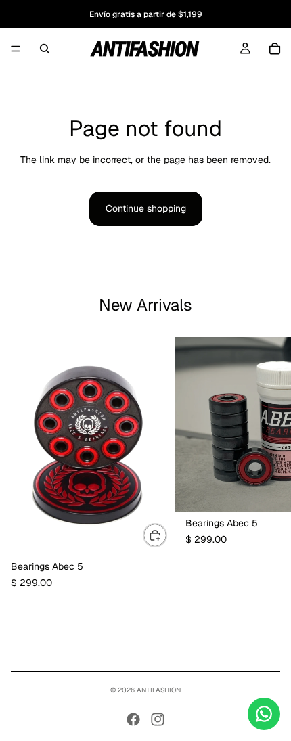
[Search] (45, 49)
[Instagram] (158, 719)
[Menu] (15, 48)
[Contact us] (264, 714)
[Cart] (275, 49)
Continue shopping (146, 208)
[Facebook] (133, 719)
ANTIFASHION (159, 690)
